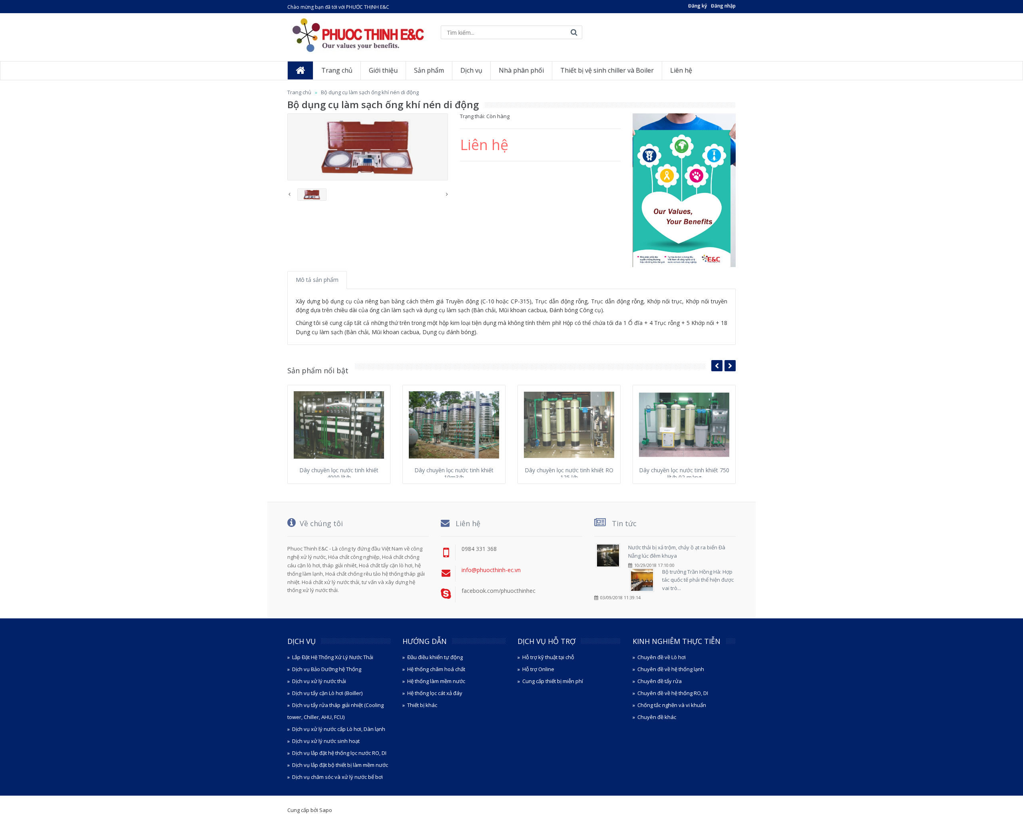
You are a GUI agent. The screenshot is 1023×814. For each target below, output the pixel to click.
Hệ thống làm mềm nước (436, 681)
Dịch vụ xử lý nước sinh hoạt (326, 741)
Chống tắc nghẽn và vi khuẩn (671, 705)
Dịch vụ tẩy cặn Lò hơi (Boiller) (327, 693)
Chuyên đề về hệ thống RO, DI (672, 693)
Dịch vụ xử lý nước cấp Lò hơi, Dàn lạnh (338, 729)
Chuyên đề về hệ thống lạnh (670, 669)
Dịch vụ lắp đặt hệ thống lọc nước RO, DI (339, 753)
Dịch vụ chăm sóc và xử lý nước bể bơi (337, 776)
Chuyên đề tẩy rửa (659, 681)
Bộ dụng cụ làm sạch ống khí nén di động (370, 92)
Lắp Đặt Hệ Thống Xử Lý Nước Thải (332, 657)
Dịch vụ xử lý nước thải (319, 681)
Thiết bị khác (422, 705)
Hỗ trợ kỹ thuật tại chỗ (548, 657)
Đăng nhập (723, 5)
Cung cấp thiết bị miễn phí (552, 681)
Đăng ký (697, 5)
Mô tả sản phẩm (317, 279)
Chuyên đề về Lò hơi (661, 657)
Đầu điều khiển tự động (435, 657)
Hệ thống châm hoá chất (436, 669)
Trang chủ (299, 92)
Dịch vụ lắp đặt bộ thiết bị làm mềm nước (340, 764)
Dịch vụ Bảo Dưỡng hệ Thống (326, 669)
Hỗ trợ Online (538, 669)
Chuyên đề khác (656, 717)
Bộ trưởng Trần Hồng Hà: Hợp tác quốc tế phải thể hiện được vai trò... (698, 580)
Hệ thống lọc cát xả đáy (434, 693)
